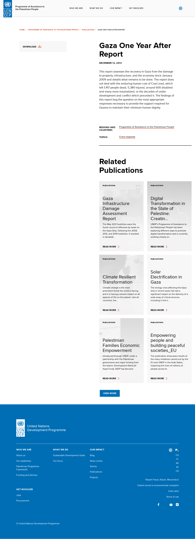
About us (20, 455)
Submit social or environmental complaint (158, 485)
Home (22, 30)
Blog (92, 455)
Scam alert (173, 491)
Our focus (58, 461)
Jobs (18, 495)
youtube (171, 504)
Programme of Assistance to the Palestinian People (29, 8)
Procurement (22, 500)
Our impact (116, 8)
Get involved (136, 8)
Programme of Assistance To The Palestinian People (53, 30)
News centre (96, 461)
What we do (96, 8)
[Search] (177, 461)
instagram (177, 504)
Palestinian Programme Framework (27, 468)
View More (109, 393)
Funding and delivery (26, 475)
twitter (164, 504)
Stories (93, 466)
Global (180, 8)
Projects (94, 477)
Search (186, 8)
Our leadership (23, 461)
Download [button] (29, 46)
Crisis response (127, 136)
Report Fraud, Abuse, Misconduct (162, 479)
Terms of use (172, 496)
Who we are (76, 8)
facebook (158, 504)
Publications (88, 30)
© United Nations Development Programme (38, 523)
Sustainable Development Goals (69, 455)
